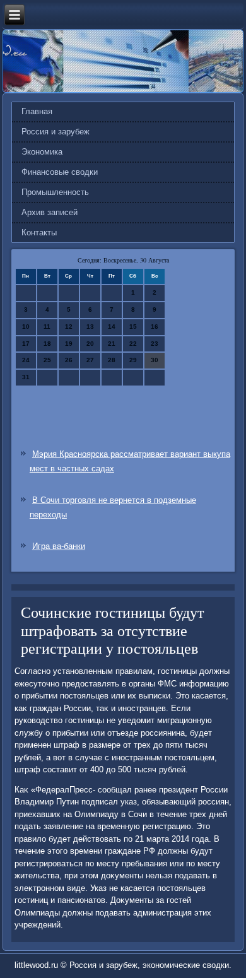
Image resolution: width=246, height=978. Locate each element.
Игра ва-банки (58, 546)
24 (26, 359)
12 (69, 326)
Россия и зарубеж (55, 131)
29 (133, 359)
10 (26, 326)
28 (111, 359)
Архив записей (49, 212)
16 (154, 326)
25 (47, 359)
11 (47, 326)
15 (133, 326)
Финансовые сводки (59, 172)
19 (69, 343)
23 (154, 343)
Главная (36, 111)
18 (47, 343)
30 (154, 359)
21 (111, 343)
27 (90, 359)
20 (90, 343)
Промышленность (55, 192)
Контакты (39, 232)
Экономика (41, 151)
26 (69, 359)
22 (133, 343)
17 (26, 343)
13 (90, 326)
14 (111, 326)
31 (26, 377)
